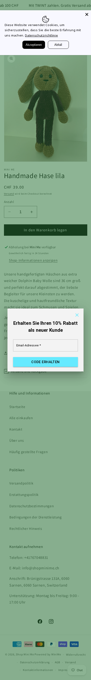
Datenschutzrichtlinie (41, 35)
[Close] (86, 14)
